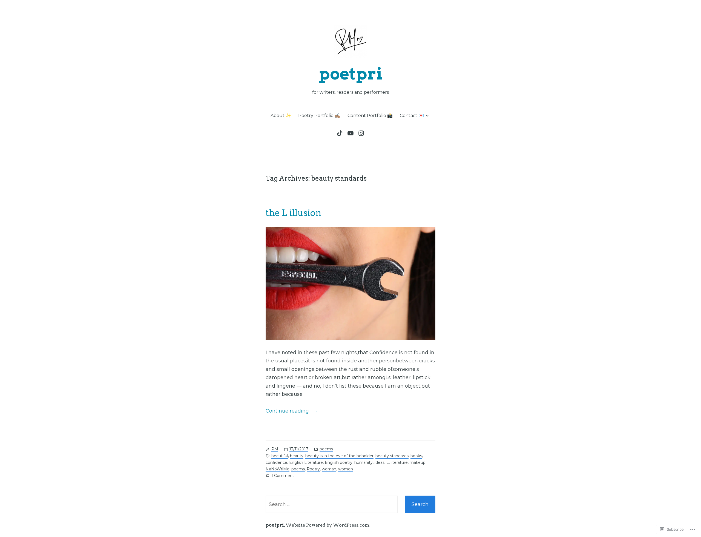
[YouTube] (350, 133)
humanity (363, 462)
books (416, 455)
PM (274, 449)
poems (326, 449)
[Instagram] (360, 133)
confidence (276, 462)
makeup (418, 462)
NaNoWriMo (277, 469)
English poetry (338, 462)
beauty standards (392, 455)
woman (329, 469)
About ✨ (281, 115)
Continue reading (288, 411)
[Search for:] (332, 504)
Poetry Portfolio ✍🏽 (319, 115)
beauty (296, 455)
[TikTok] (340, 133)
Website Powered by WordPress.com (327, 525)
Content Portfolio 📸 (370, 115)
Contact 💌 (412, 115)
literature (399, 462)
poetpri (351, 74)
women (345, 469)
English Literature (306, 462)
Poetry (313, 469)
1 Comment (282, 476)
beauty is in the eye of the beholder (339, 455)
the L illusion (293, 213)
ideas (379, 462)
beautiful (279, 455)
